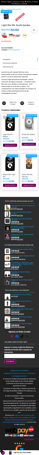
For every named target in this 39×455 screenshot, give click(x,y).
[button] (34, 30)
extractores (14, 420)
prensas (6, 422)
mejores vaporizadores (22, 415)
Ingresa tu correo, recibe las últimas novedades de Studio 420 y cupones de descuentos (19, 349)
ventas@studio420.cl (19, 376)
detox (31, 420)
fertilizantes (24, 420)
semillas (25, 417)
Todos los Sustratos (14, 9)
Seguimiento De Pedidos (19, 370)
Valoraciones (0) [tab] (8, 67)
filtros (7, 420)
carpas (11, 417)
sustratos (17, 417)
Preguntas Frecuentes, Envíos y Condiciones (19, 373)
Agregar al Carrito (10, 145)
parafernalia (14, 422)
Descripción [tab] (6, 59)
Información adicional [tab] (10, 63)
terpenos (22, 422)
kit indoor (32, 417)
